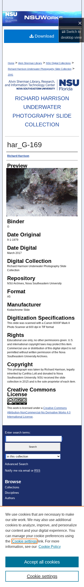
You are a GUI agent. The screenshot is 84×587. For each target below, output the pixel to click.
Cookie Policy (50, 547)
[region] (42, 546)
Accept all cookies (42, 561)
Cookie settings (24, 541)
